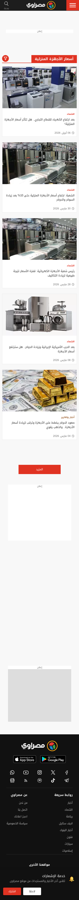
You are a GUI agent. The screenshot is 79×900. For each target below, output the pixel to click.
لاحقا (32, 891)
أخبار (70, 802)
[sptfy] (39, 780)
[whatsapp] (12, 772)
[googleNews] (12, 780)
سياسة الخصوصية (17, 823)
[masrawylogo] (39, 746)
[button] (72, 5)
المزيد (39, 469)
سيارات (69, 843)
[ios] (24, 759)
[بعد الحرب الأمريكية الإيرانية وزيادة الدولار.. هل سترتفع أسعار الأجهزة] (39, 315)
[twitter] (53, 772)
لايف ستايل (66, 823)
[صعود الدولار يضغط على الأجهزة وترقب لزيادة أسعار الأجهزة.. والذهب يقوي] (39, 391)
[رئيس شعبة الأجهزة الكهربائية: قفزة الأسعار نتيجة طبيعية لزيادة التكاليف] (39, 239)
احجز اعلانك (20, 816)
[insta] (39, 772)
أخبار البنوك (66, 830)
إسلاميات (67, 850)
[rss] (26, 780)
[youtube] (26, 772)
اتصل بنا (22, 809)
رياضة (69, 816)
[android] (53, 759)
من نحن (23, 802)
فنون (70, 837)
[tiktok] (53, 780)
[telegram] (67, 780)
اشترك (12, 891)
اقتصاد (71, 114)
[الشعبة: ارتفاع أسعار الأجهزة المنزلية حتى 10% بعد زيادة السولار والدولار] (39, 163)
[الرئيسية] (41, 5)
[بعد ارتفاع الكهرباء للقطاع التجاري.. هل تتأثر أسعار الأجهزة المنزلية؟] (39, 87)
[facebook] (67, 772)
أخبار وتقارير (68, 417)
